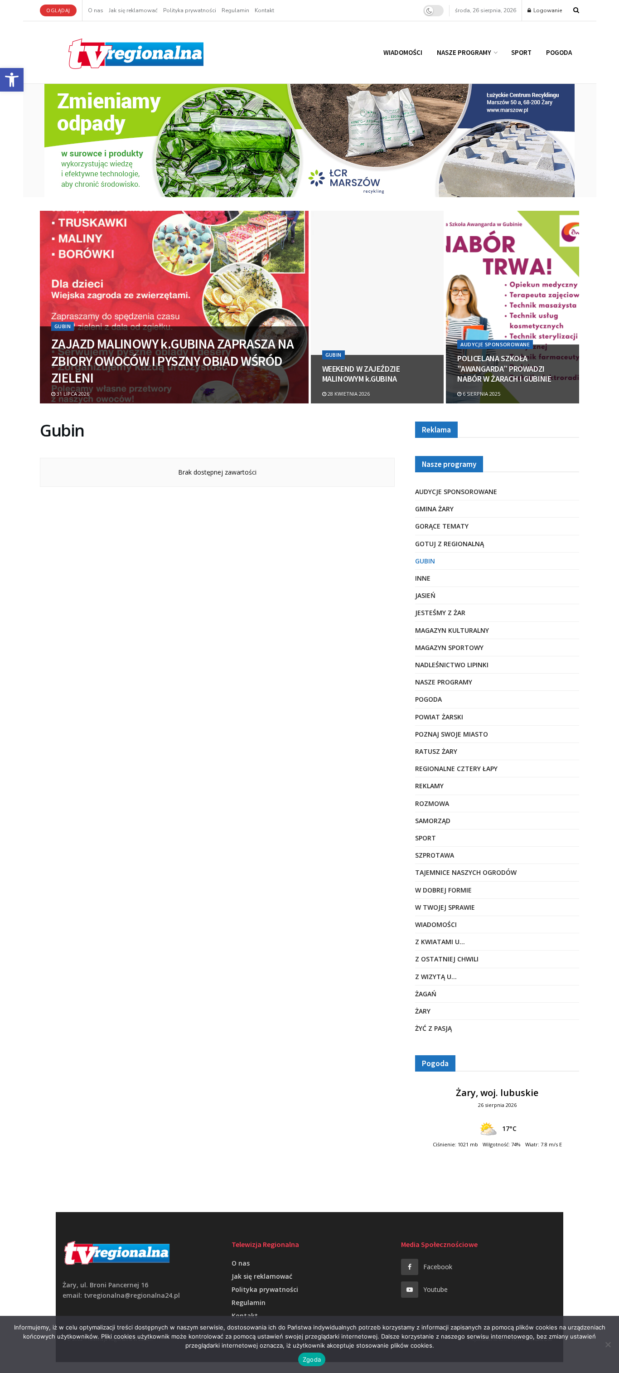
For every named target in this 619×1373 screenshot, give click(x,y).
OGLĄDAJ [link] (58, 10)
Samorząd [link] (432, 820)
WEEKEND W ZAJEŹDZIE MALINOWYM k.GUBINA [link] (361, 374)
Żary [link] (422, 1011)
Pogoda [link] (559, 52)
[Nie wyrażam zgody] (607, 1344)
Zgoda (312, 1359)
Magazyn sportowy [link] (449, 647)
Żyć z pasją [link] (433, 1028)
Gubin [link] (62, 326)
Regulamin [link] (235, 10)
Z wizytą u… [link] (436, 976)
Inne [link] (422, 578)
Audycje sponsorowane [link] (495, 344)
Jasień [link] (425, 595)
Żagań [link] (425, 994)
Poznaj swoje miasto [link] (451, 734)
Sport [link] (521, 52)
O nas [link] (95, 10)
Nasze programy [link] (464, 52)
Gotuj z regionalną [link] (449, 543)
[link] (12, 80)
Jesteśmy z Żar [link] (440, 612)
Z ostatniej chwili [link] (447, 959)
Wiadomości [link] (402, 52)
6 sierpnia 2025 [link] (480, 393)
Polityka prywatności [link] (189, 10)
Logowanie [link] (547, 10)
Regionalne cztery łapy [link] (456, 768)
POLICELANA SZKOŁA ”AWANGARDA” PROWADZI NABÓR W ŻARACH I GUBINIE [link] (504, 368)
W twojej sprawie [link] (445, 907)
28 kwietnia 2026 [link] (348, 393)
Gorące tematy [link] (442, 526)
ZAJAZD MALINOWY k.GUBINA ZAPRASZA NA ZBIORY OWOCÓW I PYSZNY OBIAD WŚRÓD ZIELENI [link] (172, 360)
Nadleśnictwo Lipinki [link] (451, 664)
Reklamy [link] (429, 785)
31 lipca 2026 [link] (72, 393)
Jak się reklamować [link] (133, 10)
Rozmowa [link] (432, 803)
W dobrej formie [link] (443, 890)
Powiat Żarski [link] (439, 717)
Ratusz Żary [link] (436, 751)
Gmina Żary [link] (434, 509)
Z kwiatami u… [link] (440, 941)
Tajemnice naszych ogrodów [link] (466, 872)
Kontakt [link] (264, 10)
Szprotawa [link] (434, 855)
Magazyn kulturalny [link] (452, 630)
